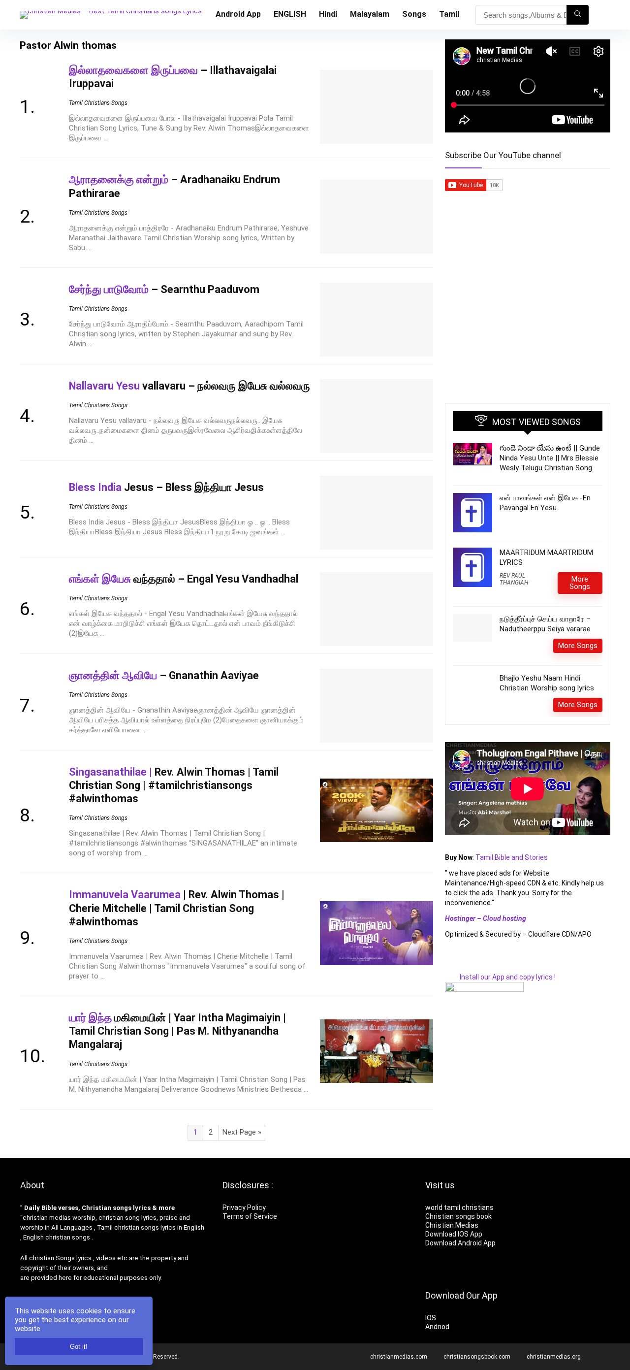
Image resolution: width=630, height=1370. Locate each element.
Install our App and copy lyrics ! (500, 977)
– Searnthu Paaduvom (164, 289)
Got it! (79, 1346)
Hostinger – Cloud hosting (485, 918)
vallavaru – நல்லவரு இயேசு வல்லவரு (189, 386)
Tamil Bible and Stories (512, 857)
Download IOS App (453, 1234)
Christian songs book (458, 1216)
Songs (414, 14)
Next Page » (241, 1132)
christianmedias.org (554, 1356)
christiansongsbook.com (476, 1356)
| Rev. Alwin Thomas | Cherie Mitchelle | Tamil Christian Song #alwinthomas (176, 907)
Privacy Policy (244, 1207)
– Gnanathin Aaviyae (164, 675)
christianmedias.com (398, 1356)
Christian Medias (452, 1225)
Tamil (449, 14)
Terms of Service (249, 1216)
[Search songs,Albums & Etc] (578, 15)
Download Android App (460, 1243)
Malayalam (369, 14)
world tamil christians (459, 1207)
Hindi (328, 14)
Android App (238, 14)
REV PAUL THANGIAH (514, 579)
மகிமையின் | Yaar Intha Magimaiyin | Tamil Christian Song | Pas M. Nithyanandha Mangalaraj (177, 1030)
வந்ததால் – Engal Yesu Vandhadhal (183, 579)
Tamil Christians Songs (98, 102)
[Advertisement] (527, 317)
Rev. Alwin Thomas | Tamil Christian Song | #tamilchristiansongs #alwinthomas (174, 785)
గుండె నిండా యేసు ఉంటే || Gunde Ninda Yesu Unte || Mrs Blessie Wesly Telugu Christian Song (550, 458)
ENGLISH (290, 14)
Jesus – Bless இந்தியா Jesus (166, 487)
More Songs (579, 582)
